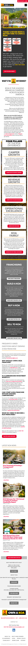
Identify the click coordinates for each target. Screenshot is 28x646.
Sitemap (23, 640)
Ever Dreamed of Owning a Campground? (12, 466)
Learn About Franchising (14, 278)
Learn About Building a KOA (14, 300)
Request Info (14, 603)
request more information (13, 410)
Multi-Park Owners (17, 636)
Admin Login (15, 640)
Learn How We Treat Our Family (14, 252)
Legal (13, 638)
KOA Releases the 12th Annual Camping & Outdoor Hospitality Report (13, 500)
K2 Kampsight (6, 638)
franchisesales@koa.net (12, 358)
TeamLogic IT (6, 640)
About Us (7, 636)
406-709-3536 (20, 65)
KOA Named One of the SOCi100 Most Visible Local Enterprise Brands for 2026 (12, 537)
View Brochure (14, 593)
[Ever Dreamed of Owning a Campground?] (14, 463)
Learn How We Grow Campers (14, 172)
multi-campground (9, 133)
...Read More (6, 480)
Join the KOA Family (9, 71)
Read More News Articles (14, 557)
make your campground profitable (14, 381)
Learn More (14, 582)
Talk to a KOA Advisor (9, 436)
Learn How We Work (14, 226)
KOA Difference (14, 367)
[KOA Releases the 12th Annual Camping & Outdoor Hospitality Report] (14, 496)
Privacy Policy (21, 638)
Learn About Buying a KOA (14, 319)
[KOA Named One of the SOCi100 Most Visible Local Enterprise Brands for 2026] (14, 533)
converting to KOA (13, 399)
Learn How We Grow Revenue (14, 200)
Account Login (23, 1)
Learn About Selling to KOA (14, 338)
